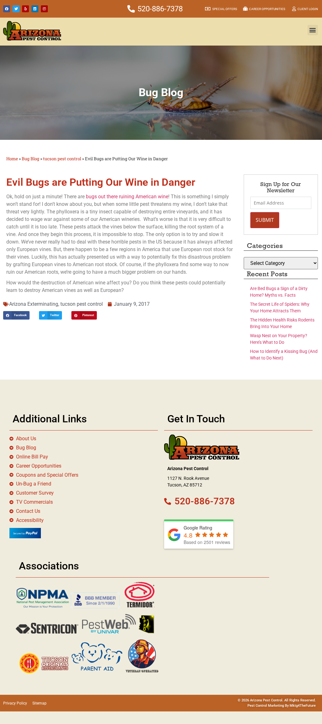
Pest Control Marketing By (268, 706)
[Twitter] (16, 8)
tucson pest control (62, 159)
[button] (313, 30)
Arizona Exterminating (33, 304)
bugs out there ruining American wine (127, 197)
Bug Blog (30, 159)
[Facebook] (6, 8)
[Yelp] (25, 8)
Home (12, 159)
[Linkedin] (34, 8)
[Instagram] (44, 8)
